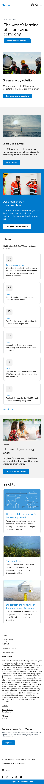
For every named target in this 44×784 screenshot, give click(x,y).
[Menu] (41, 5)
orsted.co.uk (9, 699)
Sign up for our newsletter (22, 782)
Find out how (11, 162)
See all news (8, 409)
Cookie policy (20, 763)
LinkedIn (27, 699)
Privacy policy (7, 763)
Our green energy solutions (17, 96)
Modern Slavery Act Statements (13, 759)
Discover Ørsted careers (16, 471)
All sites (7, 770)
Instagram (5, 701)
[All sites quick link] (32, 5)
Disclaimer (31, 759)
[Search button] (36, 4)
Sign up (8, 743)
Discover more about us (17, 41)
